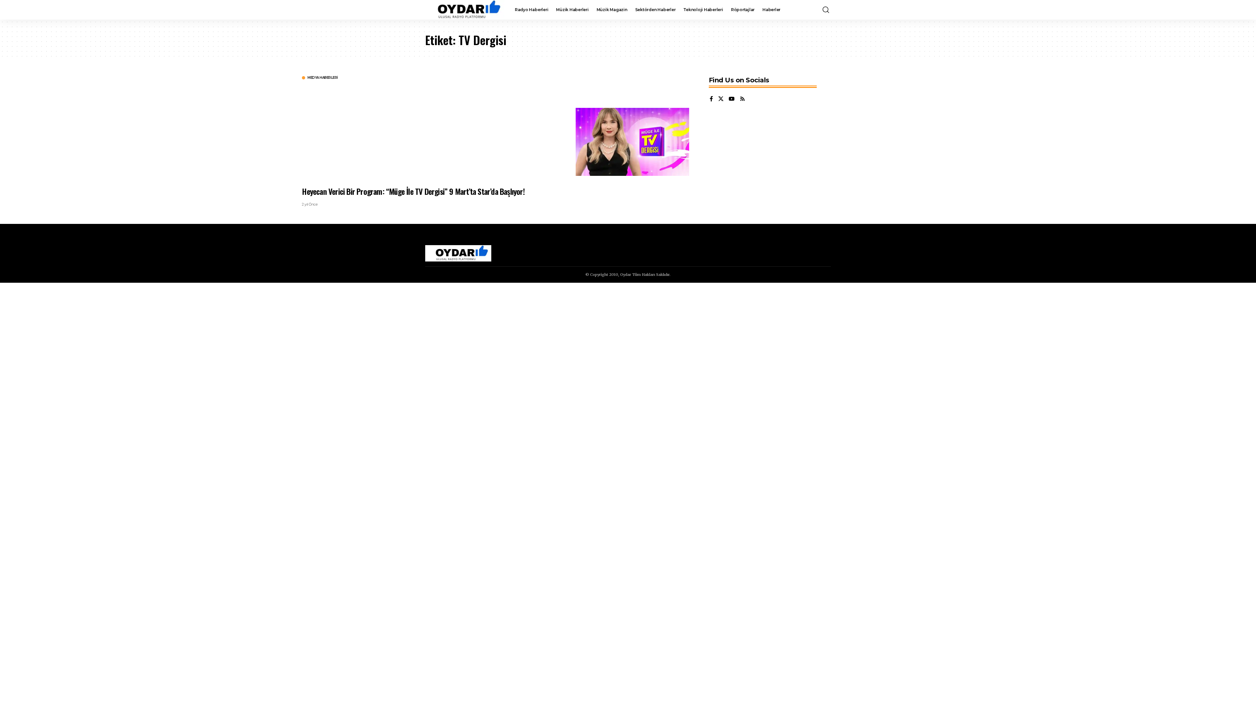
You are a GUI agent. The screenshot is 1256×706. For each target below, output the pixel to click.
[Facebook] (711, 99)
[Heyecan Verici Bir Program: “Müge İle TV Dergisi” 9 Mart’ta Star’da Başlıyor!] (632, 142)
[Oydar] (464, 10)
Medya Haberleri (322, 77)
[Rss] (742, 99)
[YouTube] (732, 99)
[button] (826, 9)
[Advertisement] (498, 132)
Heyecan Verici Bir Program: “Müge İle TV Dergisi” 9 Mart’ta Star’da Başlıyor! (413, 191)
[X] (720, 99)
